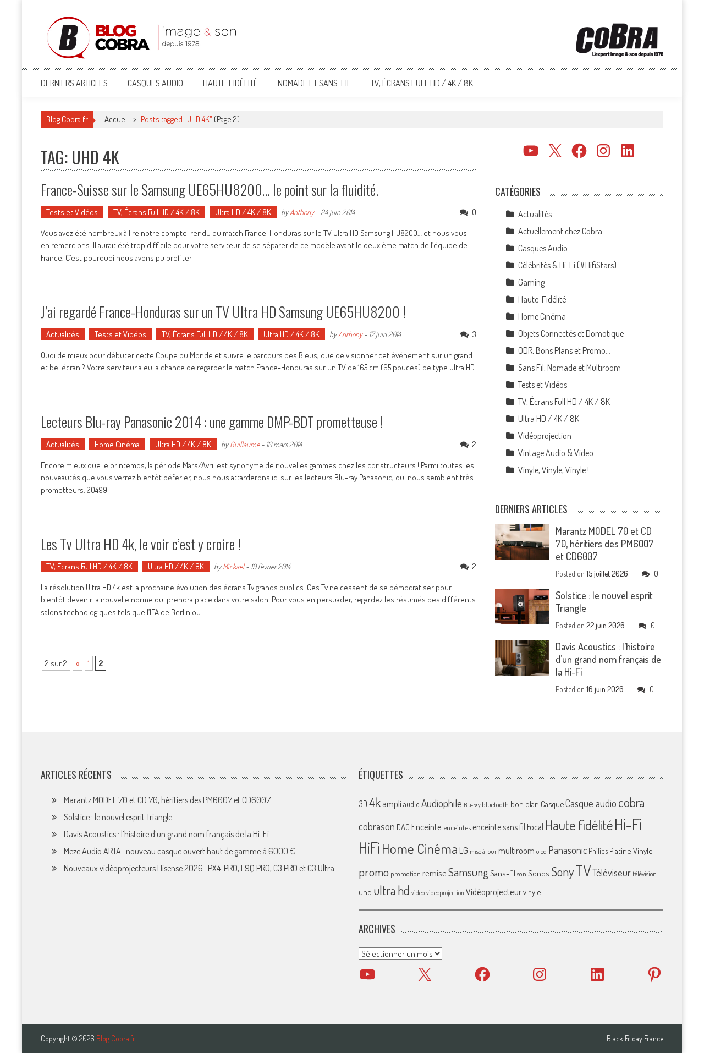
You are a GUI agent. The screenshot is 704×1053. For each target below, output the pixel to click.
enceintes (457, 827)
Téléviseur (611, 872)
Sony (562, 871)
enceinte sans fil (498, 826)
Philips (598, 850)
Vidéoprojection (544, 435)
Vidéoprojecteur (493, 891)
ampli (392, 803)
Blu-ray (472, 805)
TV (583, 871)
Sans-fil (502, 873)
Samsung (468, 872)
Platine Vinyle (631, 850)
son (521, 873)
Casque (552, 804)
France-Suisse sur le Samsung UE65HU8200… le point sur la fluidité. (209, 189)
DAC (403, 827)
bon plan (524, 804)
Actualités (62, 334)
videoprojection (445, 893)
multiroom (516, 850)
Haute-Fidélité (230, 83)
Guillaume (245, 444)
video (418, 893)
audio (411, 804)
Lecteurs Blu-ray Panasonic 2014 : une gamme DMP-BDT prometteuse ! (212, 421)
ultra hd (391, 890)
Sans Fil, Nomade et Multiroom (569, 367)
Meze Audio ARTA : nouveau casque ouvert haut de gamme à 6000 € (179, 851)
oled (541, 851)
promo (374, 871)
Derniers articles (74, 83)
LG (463, 850)
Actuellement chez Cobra (560, 231)
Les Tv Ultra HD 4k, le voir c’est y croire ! (141, 544)
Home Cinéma (117, 444)
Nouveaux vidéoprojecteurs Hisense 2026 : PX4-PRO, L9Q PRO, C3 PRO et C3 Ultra (199, 868)
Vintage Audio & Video (555, 452)
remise (434, 873)
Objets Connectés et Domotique (571, 333)
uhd (365, 892)
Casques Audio (155, 83)
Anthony (302, 212)
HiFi (369, 848)
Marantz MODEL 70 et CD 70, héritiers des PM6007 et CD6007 (605, 543)
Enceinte (426, 826)
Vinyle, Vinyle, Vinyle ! (553, 469)
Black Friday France (635, 1039)
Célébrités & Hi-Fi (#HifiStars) (567, 265)
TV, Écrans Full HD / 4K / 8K (422, 83)
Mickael (233, 566)
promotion (406, 873)
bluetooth (495, 804)
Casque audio (591, 803)
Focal (535, 826)
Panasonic (567, 849)
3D (363, 803)
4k (375, 802)
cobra (631, 802)
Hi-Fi (628, 824)
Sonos (538, 873)
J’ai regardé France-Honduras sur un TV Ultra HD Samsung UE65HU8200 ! (223, 311)
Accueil (117, 119)
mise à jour (483, 851)
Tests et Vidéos (72, 212)
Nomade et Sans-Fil (314, 83)
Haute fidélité (579, 824)
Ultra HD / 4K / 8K (243, 212)
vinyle (532, 892)
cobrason (377, 826)
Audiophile (441, 803)
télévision (644, 873)
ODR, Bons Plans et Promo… (564, 350)
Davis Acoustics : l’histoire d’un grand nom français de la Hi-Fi (608, 659)
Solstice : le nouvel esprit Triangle (118, 816)
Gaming (531, 282)
